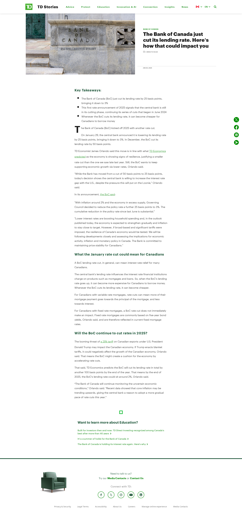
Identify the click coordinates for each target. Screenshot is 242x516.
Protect (85, 6)
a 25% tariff (107, 341)
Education (103, 6)
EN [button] (206, 6)
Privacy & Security (62, 506)
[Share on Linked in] (236, 135)
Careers (131, 506)
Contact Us (136, 478)
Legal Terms (83, 506)
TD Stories (47, 6)
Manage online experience (154, 506)
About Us (117, 506)
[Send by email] (236, 142)
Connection (150, 6)
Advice (70, 6)
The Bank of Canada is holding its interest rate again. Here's (112, 444)
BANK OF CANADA (151, 29)
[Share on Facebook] (236, 127)
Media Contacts (116, 478)
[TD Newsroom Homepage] (28, 9)
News (185, 6)
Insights (170, 6)
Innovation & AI (126, 6)
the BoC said (107, 194)
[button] (199, 6)
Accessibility (101, 506)
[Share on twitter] (236, 119)
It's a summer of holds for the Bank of (102, 438)
